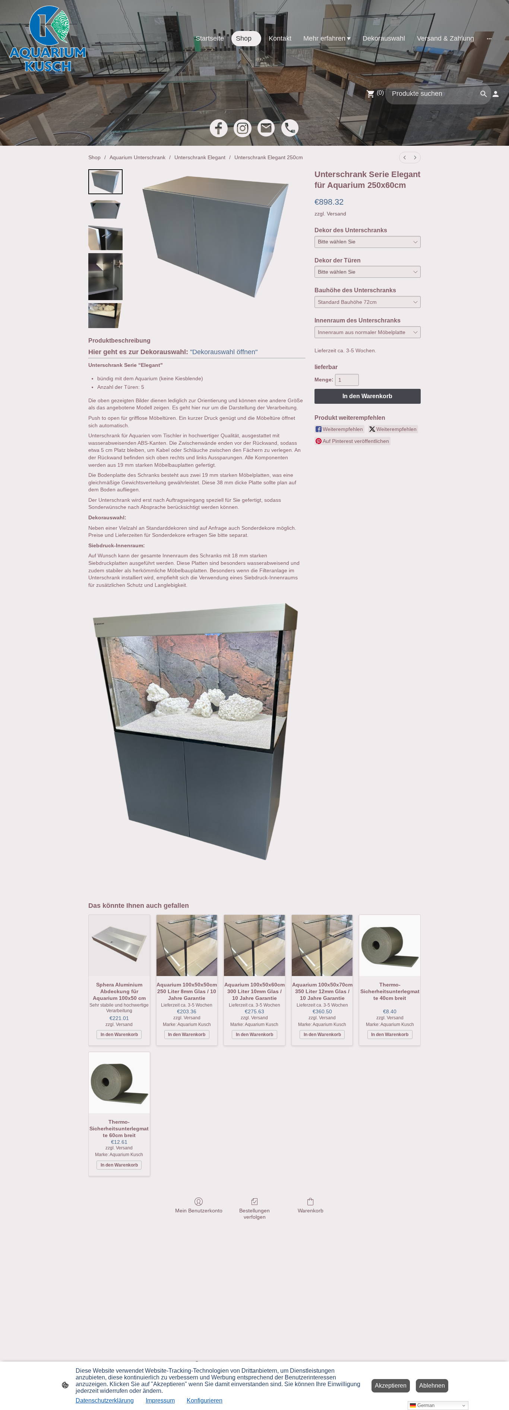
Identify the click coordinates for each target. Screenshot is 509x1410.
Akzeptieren (391, 1385)
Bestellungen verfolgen (254, 1214)
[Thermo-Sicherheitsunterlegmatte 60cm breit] (119, 1082)
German (425, 1405)
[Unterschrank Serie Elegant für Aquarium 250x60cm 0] (105, 181)
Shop (94, 157)
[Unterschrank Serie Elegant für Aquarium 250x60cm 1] (105, 209)
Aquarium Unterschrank (137, 157)
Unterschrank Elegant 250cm (268, 157)
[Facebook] (219, 128)
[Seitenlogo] (47, 39)
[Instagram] (243, 128)
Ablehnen (432, 1385)
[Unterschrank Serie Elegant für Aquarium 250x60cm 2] (105, 237)
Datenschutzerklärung (105, 1400)
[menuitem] (404, 157)
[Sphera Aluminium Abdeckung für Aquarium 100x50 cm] (119, 945)
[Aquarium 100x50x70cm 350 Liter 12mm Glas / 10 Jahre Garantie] (322, 945)
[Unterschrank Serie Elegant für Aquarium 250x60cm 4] (105, 315)
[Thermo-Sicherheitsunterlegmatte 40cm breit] (389, 945)
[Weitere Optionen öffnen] (489, 38)
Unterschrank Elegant (199, 157)
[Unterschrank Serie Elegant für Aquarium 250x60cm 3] (105, 276)
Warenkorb (310, 1211)
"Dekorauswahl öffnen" (223, 352)
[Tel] (290, 128)
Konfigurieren (204, 1400)
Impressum (160, 1400)
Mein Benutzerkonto (198, 1211)
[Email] (266, 128)
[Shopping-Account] (495, 93)
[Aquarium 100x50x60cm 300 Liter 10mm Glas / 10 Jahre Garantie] (254, 945)
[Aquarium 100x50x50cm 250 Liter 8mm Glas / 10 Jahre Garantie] (187, 945)
